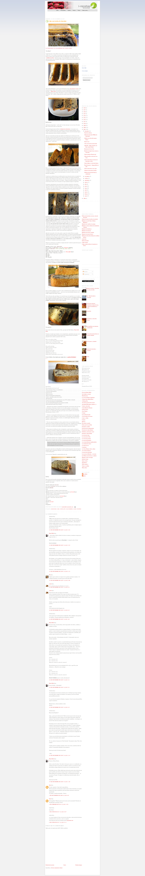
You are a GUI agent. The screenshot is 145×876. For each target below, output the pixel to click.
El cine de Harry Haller (86, 392)
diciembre (87, 131)
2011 (85, 121)
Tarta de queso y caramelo (91, 341)
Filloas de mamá (85, 240)
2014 (85, 115)
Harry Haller (51, 533)
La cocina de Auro (85, 435)
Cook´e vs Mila (85, 418)
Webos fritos (84, 467)
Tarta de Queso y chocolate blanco (91, 163)
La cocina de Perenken (86, 440)
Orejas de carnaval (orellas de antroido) (90, 219)
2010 (85, 123)
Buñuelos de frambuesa (86, 229)
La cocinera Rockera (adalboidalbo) (89, 442)
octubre (86, 178)
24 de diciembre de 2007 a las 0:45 (59, 610)
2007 (85, 129)
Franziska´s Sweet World (87, 433)
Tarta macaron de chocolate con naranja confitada (92, 334)
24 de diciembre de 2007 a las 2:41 (59, 680)
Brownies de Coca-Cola (89, 149)
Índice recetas (85, 10)
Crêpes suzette (85, 242)
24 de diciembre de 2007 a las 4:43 (59, 707)
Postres (74, 10)
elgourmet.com (70, 820)
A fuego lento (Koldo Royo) (87, 399)
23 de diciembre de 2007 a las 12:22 (59, 530)
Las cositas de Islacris (86, 450)
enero (86, 196)
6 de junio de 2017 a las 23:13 (57, 822)
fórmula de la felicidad (65, 129)
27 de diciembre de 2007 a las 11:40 (59, 781)
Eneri (50, 798)
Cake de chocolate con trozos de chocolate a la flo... (91, 160)
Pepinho (84, 476)
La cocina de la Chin (86, 437)
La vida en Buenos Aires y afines (88, 449)
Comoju (83, 413)
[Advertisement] (63, 14)
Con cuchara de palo (86, 414)
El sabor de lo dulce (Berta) (87, 430)
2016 (85, 111)
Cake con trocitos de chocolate (57, 21)
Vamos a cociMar (85, 466)
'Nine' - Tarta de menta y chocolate (91, 296)
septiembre (87, 180)
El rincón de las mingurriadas (88, 428)
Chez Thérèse (84, 411)
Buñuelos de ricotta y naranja (88, 232)
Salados (69, 10)
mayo (86, 188)
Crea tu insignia (85, 70)
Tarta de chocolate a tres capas (90, 168)
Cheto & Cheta (85, 409)
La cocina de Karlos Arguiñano (88, 397)
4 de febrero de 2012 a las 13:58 (58, 804)
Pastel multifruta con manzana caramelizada (92, 327)
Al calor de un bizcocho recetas (88, 402)
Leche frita (84, 239)
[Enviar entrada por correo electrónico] (75, 506)
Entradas (86, 271)
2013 (85, 117)
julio (86, 184)
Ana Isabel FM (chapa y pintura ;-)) (89, 404)
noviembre (87, 176)
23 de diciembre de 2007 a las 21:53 (59, 571)
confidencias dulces (50, 57)
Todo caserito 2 (85, 464)
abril (86, 190)
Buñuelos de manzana (86, 230)
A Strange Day (85, 401)
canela (50, 583)
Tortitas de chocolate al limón (90, 170)
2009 (85, 125)
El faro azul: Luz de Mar (87, 425)
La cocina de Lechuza (86, 438)
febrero (86, 194)
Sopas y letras (85, 461)
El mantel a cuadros (86, 426)
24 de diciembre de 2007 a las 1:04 (59, 619)
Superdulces (84, 462)
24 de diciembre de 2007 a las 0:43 (59, 587)
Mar (50, 574)
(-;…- (47, 358)
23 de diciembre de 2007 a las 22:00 (59, 580)
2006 (85, 198)
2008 (85, 127)
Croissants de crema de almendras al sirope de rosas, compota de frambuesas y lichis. (92, 306)
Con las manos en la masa (87, 416)
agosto (86, 182)
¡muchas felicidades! (71, 357)
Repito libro (53, 91)
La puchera (84, 447)
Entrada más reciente (50, 865)
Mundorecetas (85, 395)
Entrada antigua (78, 865)
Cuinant (83, 419)
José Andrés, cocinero (86, 394)
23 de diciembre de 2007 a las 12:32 (59, 545)
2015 (85, 113)
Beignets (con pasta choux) (87, 234)
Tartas (79, 10)
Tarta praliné (88, 311)
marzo (86, 192)
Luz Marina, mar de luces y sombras (89, 455)
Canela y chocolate (86, 406)
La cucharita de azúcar (86, 443)
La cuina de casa (85, 445)
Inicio (65, 865)
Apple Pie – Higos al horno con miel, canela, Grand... (90, 146)
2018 (85, 107)
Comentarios (86, 274)
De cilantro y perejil (86, 423)
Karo (50, 785)
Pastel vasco (86, 141)
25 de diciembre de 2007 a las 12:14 (59, 755)
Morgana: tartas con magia (87, 457)
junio (86, 186)
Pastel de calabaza (88, 132)
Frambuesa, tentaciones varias (88, 431)
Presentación (63, 10)
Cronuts (87, 356)
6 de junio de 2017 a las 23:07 (57, 811)
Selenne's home (85, 459)
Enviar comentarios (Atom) (56, 867)
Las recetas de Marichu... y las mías (89, 454)
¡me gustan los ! (74, 88)
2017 (85, 109)
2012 (85, 119)
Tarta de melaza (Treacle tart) (90, 154)
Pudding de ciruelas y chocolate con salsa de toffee (92, 289)
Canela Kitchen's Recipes (87, 407)
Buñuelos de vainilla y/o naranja (88, 224)
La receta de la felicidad (87, 452)
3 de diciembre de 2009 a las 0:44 (59, 795)
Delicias (83, 421)
